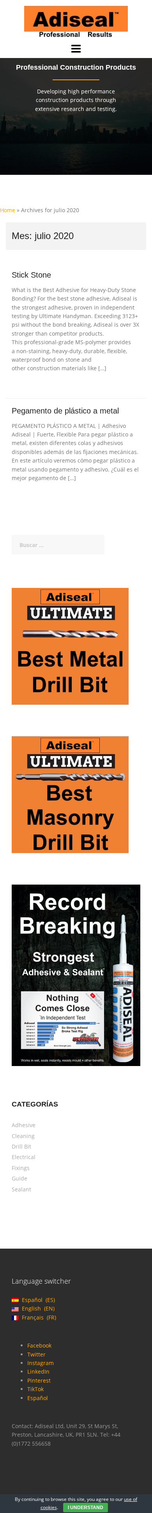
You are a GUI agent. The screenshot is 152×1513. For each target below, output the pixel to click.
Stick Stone (31, 275)
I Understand (85, 1507)
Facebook (39, 1345)
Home (7, 210)
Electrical (23, 1157)
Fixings (21, 1168)
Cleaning (23, 1136)
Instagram (40, 1363)
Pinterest (39, 1380)
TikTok (35, 1389)
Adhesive (23, 1125)
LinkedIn (38, 1371)
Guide (19, 1178)
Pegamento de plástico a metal (65, 410)
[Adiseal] (76, 21)
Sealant (21, 1189)
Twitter (36, 1354)
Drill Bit (21, 1146)
